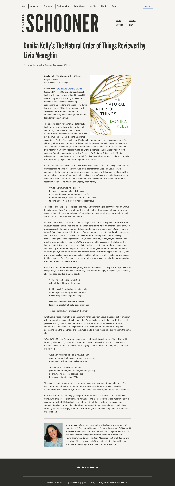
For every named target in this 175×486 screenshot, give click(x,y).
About (24, 6)
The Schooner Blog (63, 6)
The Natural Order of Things (69, 88)
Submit (118, 20)
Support (132, 20)
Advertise (104, 6)
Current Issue (34, 6)
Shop (131, 25)
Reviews (36, 65)
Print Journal (48, 6)
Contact (114, 6)
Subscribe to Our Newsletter (87, 467)
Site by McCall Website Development (112, 483)
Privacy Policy (75, 483)
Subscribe (147, 6)
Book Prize (93, 6)
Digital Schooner (79, 6)
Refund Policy (89, 483)
